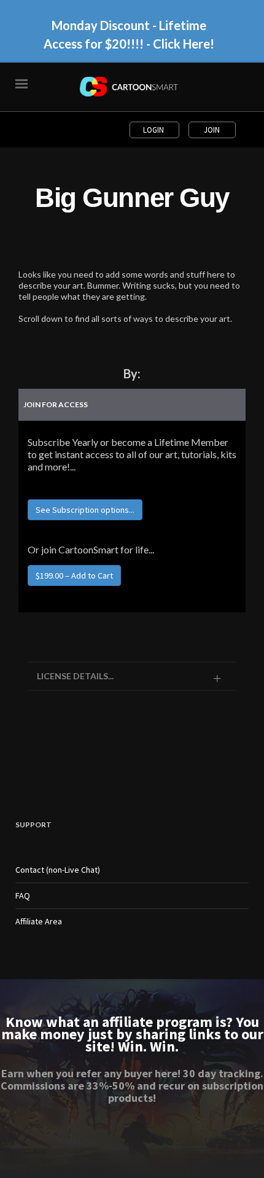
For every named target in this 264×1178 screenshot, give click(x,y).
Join (212, 130)
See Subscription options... (85, 509)
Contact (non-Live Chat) (57, 869)
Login (154, 130)
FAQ (22, 895)
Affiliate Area (38, 921)
